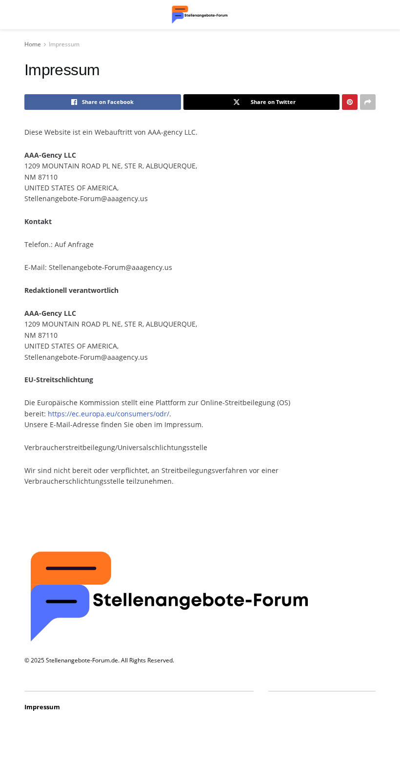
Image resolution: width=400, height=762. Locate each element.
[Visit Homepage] (200, 14)
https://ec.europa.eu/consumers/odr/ (108, 413)
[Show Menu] (29, 14)
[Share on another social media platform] (368, 102)
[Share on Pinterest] (350, 102)
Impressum (64, 44)
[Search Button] (371, 14)
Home (32, 44)
